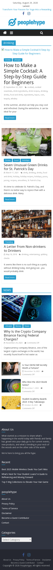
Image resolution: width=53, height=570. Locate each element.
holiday (16, 176)
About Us (6, 498)
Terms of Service (10, 508)
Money (18, 326)
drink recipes (34, 91)
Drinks (8, 60)
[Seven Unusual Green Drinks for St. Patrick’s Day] (26, 130)
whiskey (14, 98)
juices (45, 176)
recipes (13, 180)
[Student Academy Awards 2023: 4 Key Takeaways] (11, 397)
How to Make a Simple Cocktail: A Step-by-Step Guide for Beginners (25, 73)
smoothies (22, 180)
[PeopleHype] (5, 33)
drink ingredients (20, 91)
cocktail (30, 87)
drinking (44, 91)
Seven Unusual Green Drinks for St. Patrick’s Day (26, 167)
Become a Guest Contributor (15, 517)
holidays (37, 176)
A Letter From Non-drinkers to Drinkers (25, 248)
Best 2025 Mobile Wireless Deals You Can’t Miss (25, 469)
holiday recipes (26, 176)
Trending (9, 242)
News (27, 326)
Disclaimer (7, 513)
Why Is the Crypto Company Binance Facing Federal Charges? (25, 335)
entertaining (34, 254)
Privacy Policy (8, 503)
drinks (6, 94)
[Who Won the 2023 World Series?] (11, 380)
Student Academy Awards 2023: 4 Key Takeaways (34, 400)
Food (16, 160)
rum (42, 94)
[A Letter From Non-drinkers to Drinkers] (26, 211)
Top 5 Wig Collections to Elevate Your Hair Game (25, 482)
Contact (5, 522)
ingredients (28, 94)
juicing (6, 180)
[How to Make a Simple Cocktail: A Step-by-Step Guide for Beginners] (26, 49)
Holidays (25, 160)
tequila (7, 98)
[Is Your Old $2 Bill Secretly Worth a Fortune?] (11, 363)
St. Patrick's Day (34, 180)
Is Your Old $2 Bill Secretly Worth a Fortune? (34, 366)
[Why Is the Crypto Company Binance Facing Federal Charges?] (26, 296)
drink (25, 172)
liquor (36, 94)
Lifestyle (17, 60)
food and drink (16, 94)
